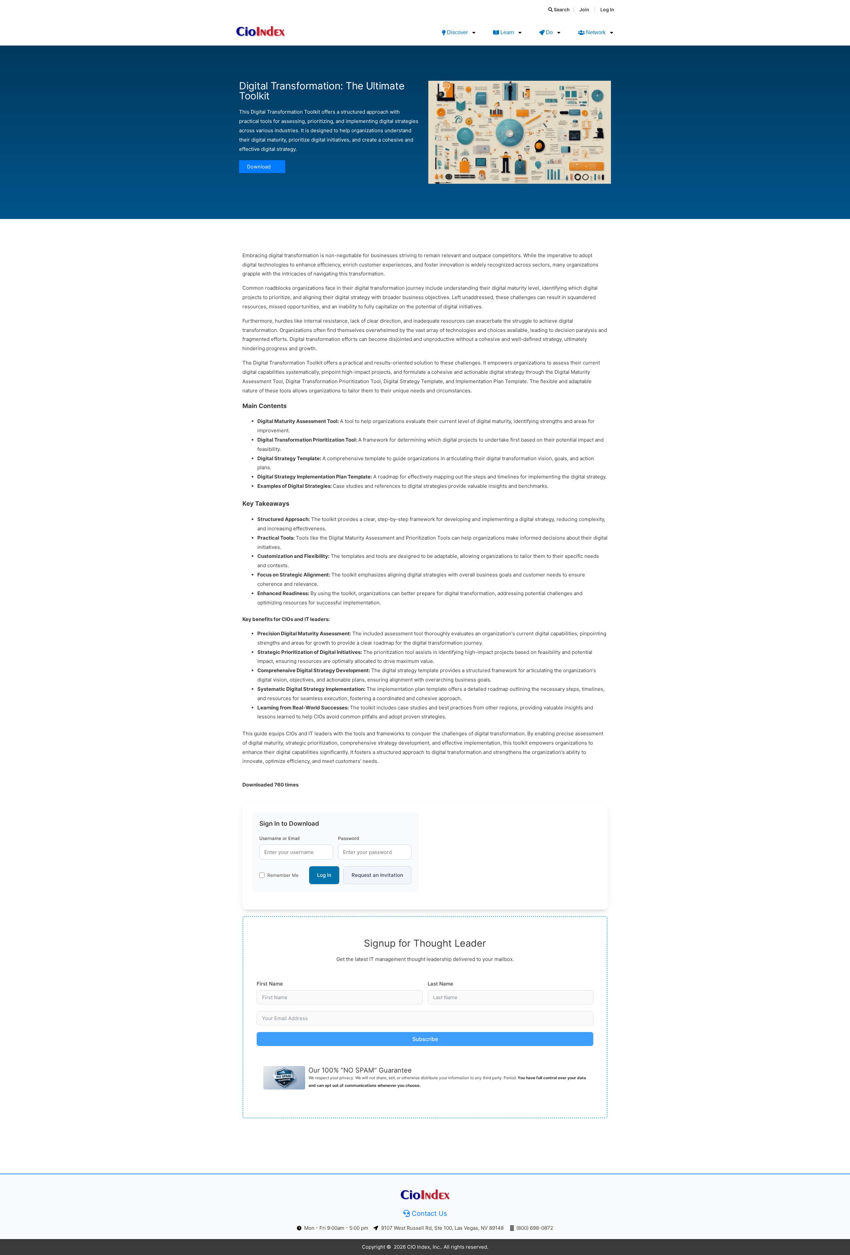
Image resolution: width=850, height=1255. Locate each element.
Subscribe (425, 1039)
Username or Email (279, 838)
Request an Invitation (377, 875)
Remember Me (282, 875)
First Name (270, 984)
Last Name (440, 984)
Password (348, 838)
